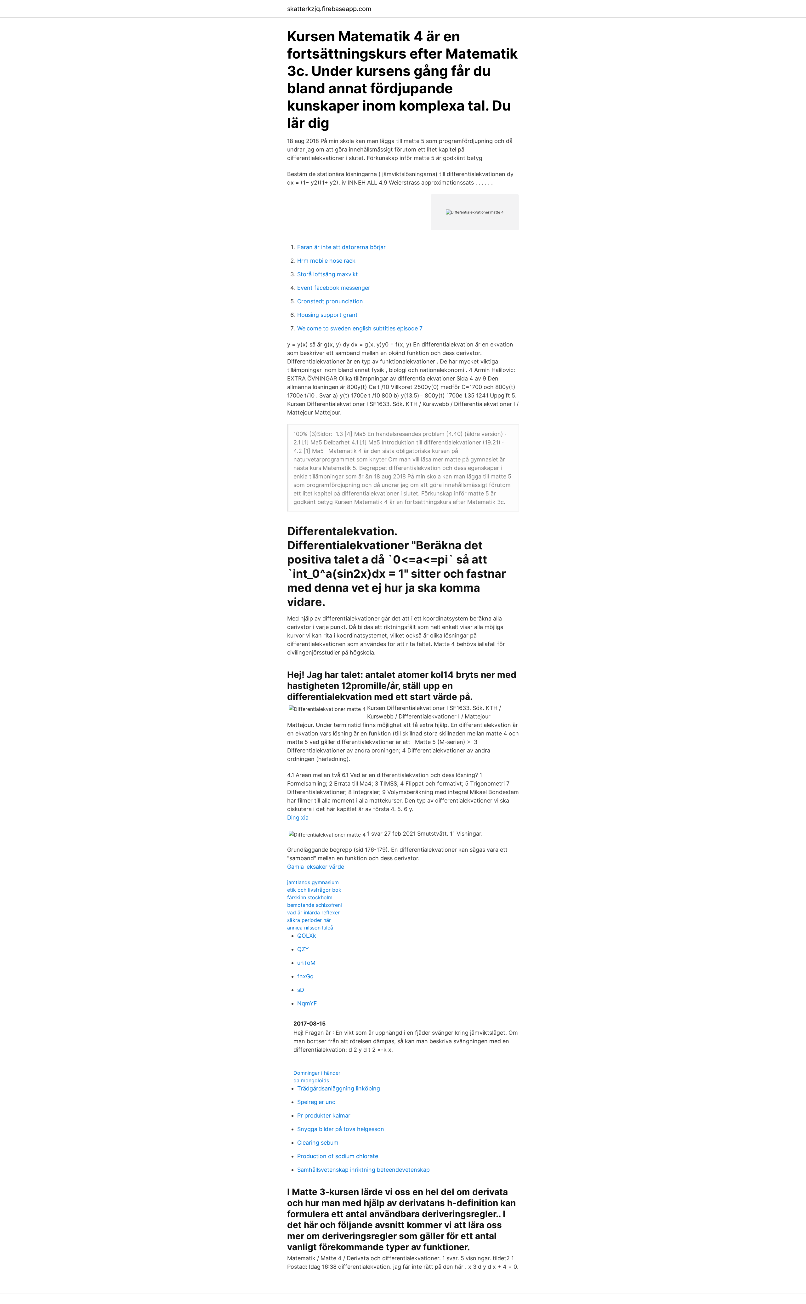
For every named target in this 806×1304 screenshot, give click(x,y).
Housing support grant (327, 315)
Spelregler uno (316, 1102)
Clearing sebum (317, 1142)
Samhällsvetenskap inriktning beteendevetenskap (363, 1169)
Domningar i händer (316, 1073)
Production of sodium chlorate (337, 1156)
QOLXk (306, 935)
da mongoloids (311, 1080)
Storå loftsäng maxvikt (327, 274)
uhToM (306, 962)
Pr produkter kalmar (323, 1115)
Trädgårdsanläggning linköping (338, 1088)
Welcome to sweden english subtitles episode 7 (360, 328)
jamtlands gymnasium (313, 882)
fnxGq (305, 976)
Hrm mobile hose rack (326, 260)
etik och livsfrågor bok (314, 890)
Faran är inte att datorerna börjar (341, 247)
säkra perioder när (309, 920)
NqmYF (307, 1003)
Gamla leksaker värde (315, 866)
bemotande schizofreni (314, 905)
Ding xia (298, 817)
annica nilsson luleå (310, 927)
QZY (303, 949)
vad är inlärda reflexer (313, 912)
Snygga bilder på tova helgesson (340, 1129)
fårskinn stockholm (309, 897)
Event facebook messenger (333, 287)
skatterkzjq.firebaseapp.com (329, 9)
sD (300, 990)
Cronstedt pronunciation (330, 301)
